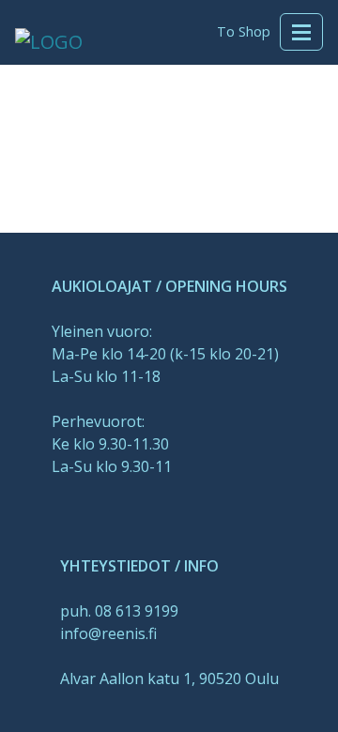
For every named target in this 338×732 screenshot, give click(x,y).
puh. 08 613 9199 (119, 611)
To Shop (243, 31)
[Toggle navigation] (301, 32)
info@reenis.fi (108, 633)
